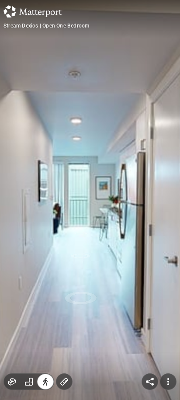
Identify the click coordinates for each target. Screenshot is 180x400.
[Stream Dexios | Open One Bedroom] (90, 200)
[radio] (12, 382)
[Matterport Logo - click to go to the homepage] (32, 11)
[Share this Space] (150, 381)
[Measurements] (64, 381)
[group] (28, 381)
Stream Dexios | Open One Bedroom (46, 26)
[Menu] (168, 381)
